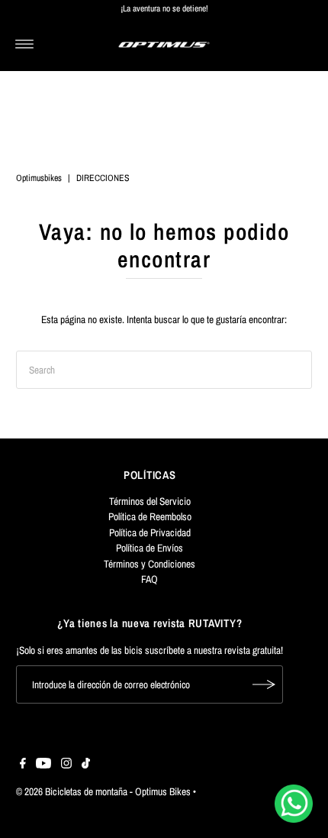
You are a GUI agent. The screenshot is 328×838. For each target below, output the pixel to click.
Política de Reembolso (149, 516)
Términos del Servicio (150, 501)
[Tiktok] (86, 764)
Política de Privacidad (150, 532)
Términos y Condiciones (149, 564)
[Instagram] (66, 764)
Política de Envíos (149, 548)
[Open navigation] (25, 44)
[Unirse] (264, 684)
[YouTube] (43, 764)
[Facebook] (23, 764)
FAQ (149, 579)
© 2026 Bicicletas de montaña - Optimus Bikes (103, 791)
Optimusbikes (39, 178)
